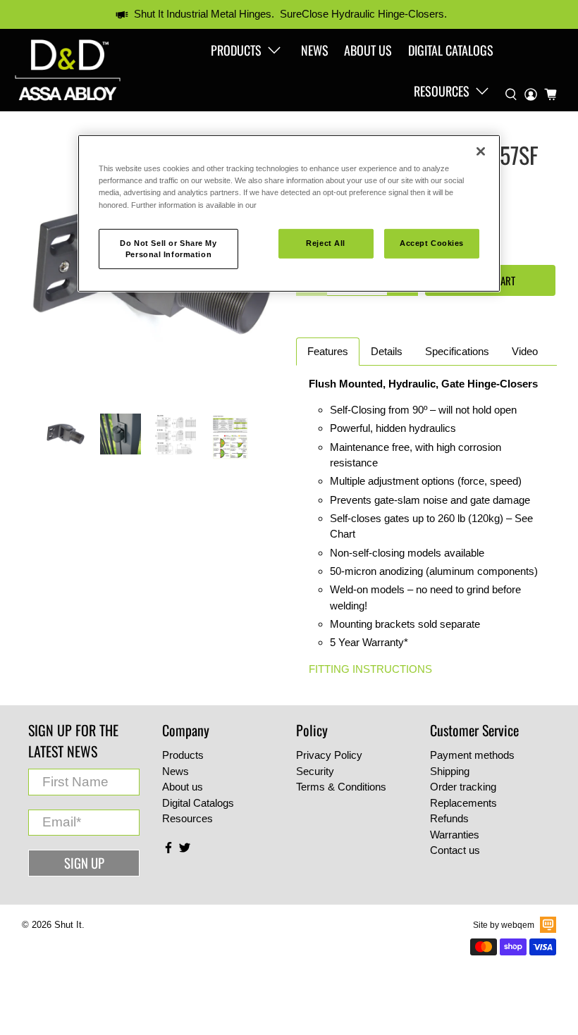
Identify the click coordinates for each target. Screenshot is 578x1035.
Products (236, 50)
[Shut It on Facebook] (168, 850)
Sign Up (84, 862)
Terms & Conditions (341, 787)
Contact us (455, 850)
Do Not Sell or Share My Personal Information (168, 248)
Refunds (449, 818)
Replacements (463, 803)
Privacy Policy (329, 755)
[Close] (480, 151)
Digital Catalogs (450, 50)
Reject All (325, 242)
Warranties (454, 835)
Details (386, 351)
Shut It (68, 925)
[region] (289, 213)
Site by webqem (503, 925)
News (314, 50)
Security (315, 771)
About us (368, 50)
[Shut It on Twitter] (184, 850)
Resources (441, 91)
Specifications (457, 351)
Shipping (449, 771)
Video (525, 351)
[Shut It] (68, 70)
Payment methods (472, 755)
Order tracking (463, 787)
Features (327, 351)
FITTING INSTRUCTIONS (370, 669)
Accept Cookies (432, 242)
